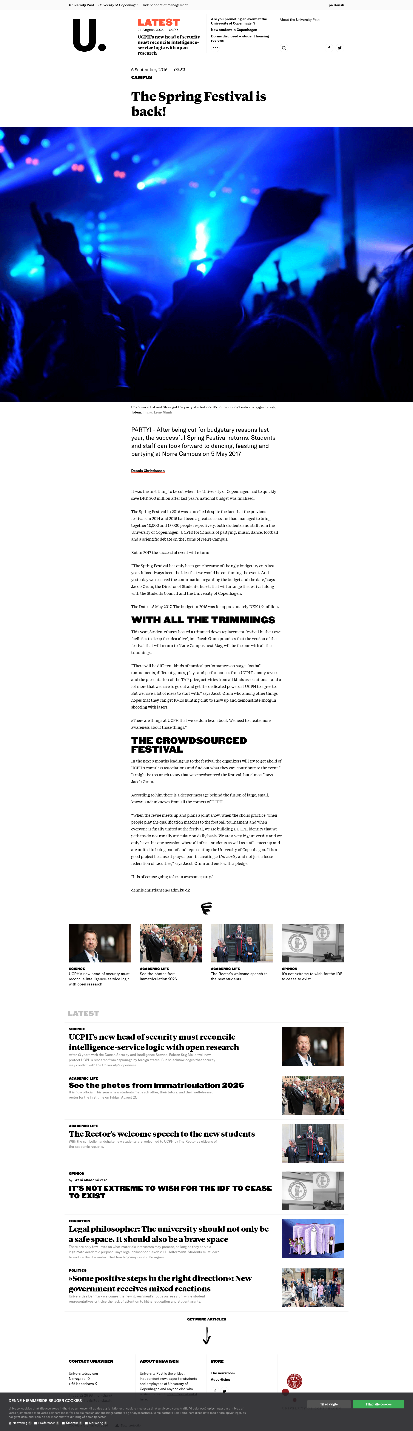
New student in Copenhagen (234, 30)
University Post (81, 5)
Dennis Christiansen (148, 471)
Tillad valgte (329, 1404)
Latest (159, 22)
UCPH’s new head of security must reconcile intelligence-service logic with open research (169, 45)
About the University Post (300, 19)
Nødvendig (21, 1423)
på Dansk (336, 5)
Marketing (97, 1423)
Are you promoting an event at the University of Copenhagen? (239, 21)
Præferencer (48, 1423)
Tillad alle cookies (378, 1404)
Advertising (220, 1379)
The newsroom (223, 1373)
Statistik (73, 1423)
